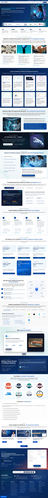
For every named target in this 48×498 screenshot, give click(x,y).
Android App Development (6, 320)
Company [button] (37, 2)
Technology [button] (17, 2)
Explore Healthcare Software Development (28, 175)
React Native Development (23, 489)
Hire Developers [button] (33, 2)
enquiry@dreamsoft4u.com (44, 0)
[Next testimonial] (22, 369)
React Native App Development (18, 321)
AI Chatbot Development (32, 484)
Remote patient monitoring (5, 105)
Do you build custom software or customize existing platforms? (11, 412)
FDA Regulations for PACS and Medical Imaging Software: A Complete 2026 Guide (8, 438)
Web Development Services (23, 484)
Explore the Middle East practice (21, 64)
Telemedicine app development (29, 89)
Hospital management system (40, 105)
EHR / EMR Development (13, 483)
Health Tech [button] (21, 2)
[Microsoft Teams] (31, 472)
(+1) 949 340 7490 (18, 465)
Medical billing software (17, 105)
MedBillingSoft (40, 491)
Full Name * (29, 450)
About (2, 482)
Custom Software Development (23, 483)
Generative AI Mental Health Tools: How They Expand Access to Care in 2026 (24, 438)
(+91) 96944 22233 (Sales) (31, 0)
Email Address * (39, 450)
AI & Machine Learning (31, 483)
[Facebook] (24, 472)
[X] (28, 472)
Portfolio (8, 15)
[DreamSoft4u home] (6, 475)
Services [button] (14, 2)
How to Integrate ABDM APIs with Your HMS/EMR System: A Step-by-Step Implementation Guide (38, 439)
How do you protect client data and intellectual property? (11, 417)
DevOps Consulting (22, 492)
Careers (2, 486)
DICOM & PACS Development (14, 492)
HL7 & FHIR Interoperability (14, 484)
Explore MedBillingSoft (28, 232)
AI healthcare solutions (28, 105)
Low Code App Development (6, 324)
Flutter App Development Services (7, 321)
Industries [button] (29, 2)
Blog (1, 485)
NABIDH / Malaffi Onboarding (42, 485)
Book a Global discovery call (8, 144)
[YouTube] (29, 472)
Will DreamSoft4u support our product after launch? (10, 419)
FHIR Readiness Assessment (42, 482)
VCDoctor (40, 487)
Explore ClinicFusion (16, 232)
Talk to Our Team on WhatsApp (18, 144)
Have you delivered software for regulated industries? (10, 403)
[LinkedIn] (26, 472)
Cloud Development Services (32, 488)
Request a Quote (9, 257)
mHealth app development (40, 89)
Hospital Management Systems (14, 489)
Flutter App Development (23, 488)
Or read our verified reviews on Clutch (13, 146)
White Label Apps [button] (25, 2)
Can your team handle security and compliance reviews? (11, 408)
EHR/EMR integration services (5, 89)
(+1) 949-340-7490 (37, 0)
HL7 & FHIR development (17, 89)
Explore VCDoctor (5, 232)
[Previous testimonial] (20, 369)
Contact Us (41, 2)
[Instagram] (33, 472)
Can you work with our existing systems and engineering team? (11, 410)
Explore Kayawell (39, 232)
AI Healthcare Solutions (13, 493)
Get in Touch (4, 15)
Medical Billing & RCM (13, 488)
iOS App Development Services (18, 320)
